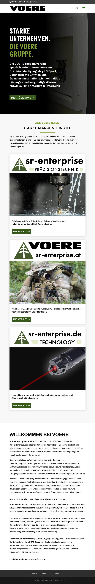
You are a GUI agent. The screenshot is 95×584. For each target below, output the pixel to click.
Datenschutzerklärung (40, 573)
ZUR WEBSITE (20, 231)
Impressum (57, 573)
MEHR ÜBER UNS (21, 97)
